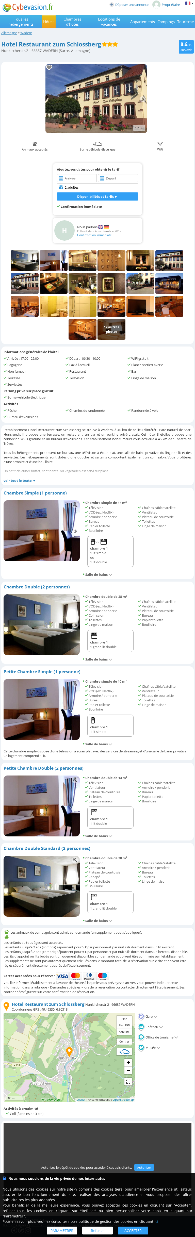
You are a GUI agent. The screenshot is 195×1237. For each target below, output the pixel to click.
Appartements (142, 21)
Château (151, 1027)
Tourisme (185, 21)
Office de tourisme (159, 1037)
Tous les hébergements (21, 22)
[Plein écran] (128, 1081)
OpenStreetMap (123, 1099)
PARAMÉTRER (62, 1230)
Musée (150, 1047)
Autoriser (144, 1167)
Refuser (97, 1230)
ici (156, 1221)
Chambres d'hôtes (72, 22)
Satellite (124, 1032)
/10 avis (186, 46)
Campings (166, 21)
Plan (124, 1019)
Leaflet (81, 1099)
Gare (149, 1016)
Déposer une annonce (132, 4)
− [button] (128, 1070)
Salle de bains (96, 574)
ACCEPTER (133, 1230)
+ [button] (128, 1062)
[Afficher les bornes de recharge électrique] (124, 1051)
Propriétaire (171, 4)
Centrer (124, 1041)
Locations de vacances (109, 22)
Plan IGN (124, 1025)
